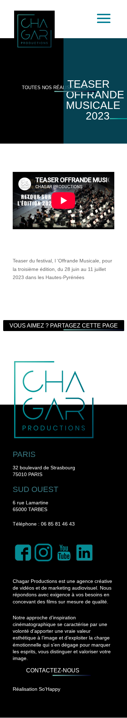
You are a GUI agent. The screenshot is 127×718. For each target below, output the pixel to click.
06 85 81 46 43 (58, 524)
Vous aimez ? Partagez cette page (64, 326)
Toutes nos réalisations (54, 87)
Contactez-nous (52, 671)
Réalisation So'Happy (36, 689)
